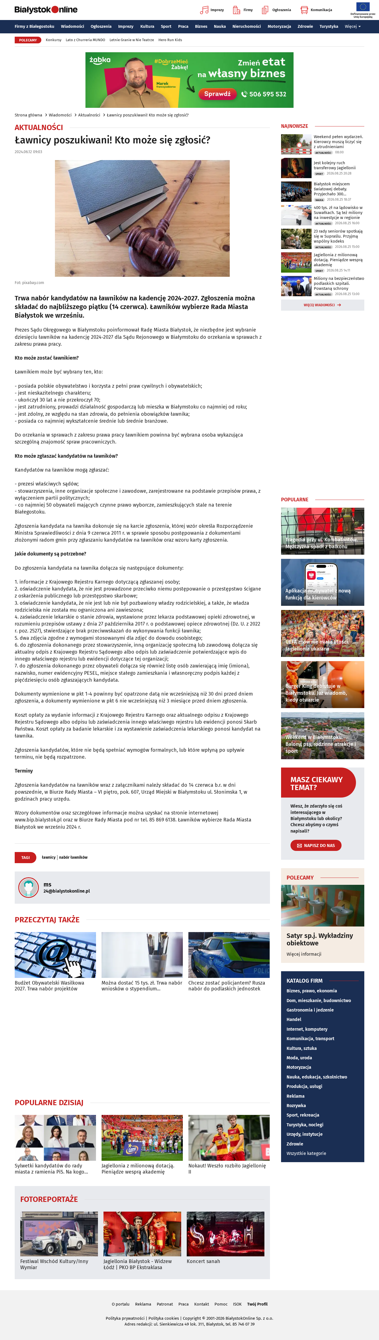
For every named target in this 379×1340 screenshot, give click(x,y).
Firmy (248, 10)
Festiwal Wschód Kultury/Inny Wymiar (54, 1265)
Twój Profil (257, 1304)
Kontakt (201, 1304)
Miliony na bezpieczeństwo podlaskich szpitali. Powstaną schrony (339, 283)
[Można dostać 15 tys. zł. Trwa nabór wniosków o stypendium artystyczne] (142, 955)
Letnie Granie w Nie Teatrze (132, 40)
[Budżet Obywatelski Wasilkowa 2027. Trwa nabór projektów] (55, 955)
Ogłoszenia (281, 10)
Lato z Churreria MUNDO (85, 40)
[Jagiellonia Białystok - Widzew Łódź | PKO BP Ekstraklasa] (142, 1234)
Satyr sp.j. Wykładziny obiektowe (320, 939)
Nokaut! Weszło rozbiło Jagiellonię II (227, 1169)
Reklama (296, 1096)
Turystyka (329, 26)
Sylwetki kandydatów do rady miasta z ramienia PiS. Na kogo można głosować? (49, 1169)
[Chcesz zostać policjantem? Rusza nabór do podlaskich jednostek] (229, 955)
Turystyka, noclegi (305, 1124)
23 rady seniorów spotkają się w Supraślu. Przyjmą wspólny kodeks (338, 236)
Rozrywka (296, 1105)
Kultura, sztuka (302, 1048)
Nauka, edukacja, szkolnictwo (317, 1077)
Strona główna (28, 115)
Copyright (192, 1318)
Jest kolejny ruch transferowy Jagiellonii (335, 165)
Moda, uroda (299, 1057)
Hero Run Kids (170, 40)
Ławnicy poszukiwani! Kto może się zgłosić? (148, 115)
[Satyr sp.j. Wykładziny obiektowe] (322, 905)
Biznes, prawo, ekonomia (312, 990)
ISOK (237, 1304)
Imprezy (217, 10)
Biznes (201, 26)
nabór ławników (73, 858)
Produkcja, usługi (304, 1086)
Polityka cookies (163, 1318)
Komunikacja (321, 10)
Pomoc (221, 1304)
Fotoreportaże (49, 1199)
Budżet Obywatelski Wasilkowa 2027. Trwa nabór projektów (49, 986)
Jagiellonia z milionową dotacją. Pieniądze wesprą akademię (138, 1169)
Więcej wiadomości (319, 305)
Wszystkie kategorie (306, 1153)
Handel (294, 1019)
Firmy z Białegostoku (34, 26)
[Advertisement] (142, 1045)
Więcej (351, 26)
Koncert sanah (203, 1261)
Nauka (220, 26)
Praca (183, 26)
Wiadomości (72, 26)
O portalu (121, 1304)
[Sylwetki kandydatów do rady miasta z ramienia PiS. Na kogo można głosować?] (55, 1138)
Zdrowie (305, 26)
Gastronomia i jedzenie (310, 1010)
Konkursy (53, 40)
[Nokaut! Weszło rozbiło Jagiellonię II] (229, 1138)
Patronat (165, 1304)
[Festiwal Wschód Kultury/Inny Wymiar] (59, 1234)
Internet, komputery (307, 1029)
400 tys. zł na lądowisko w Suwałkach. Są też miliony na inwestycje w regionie (338, 212)
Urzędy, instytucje (305, 1134)
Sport (166, 26)
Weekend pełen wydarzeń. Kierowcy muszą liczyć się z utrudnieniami (338, 141)
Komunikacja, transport (310, 1038)
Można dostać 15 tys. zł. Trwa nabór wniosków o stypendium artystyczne (142, 986)
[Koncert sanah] (225, 1234)
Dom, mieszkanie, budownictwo (319, 1000)
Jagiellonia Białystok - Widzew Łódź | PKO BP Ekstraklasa (137, 1265)
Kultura (147, 26)
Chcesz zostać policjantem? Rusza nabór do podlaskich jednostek (226, 986)
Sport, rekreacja (303, 1115)
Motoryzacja (279, 26)
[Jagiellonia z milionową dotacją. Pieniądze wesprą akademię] (142, 1138)
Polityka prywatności (125, 1318)
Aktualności (89, 115)
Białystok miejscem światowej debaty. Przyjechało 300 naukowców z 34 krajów (336, 188)
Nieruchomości (247, 26)
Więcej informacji (304, 954)
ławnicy (48, 858)
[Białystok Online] (46, 10)
